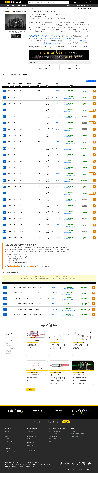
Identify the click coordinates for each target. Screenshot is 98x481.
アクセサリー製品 (15, 74)
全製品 (7, 8)
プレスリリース (8, 441)
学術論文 (8, 353)
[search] (48, 2)
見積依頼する (74, 92)
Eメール (60, 410)
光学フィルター (30, 448)
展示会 (6, 433)
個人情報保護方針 (8, 468)
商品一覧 (5, 74)
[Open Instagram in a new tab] (83, 464)
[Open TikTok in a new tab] (89, 464)
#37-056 (58, 161)
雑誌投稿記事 (9, 345)
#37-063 (58, 225)
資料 (19, 5)
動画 (7, 343)
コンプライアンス (9, 446)
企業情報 (24, 5)
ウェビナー (9, 356)
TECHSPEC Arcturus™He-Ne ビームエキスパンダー (45, 36)
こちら (32, 266)
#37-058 (58, 116)
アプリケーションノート (12, 337)
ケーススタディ (8, 443)
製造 (13, 5)
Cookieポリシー (16, 468)
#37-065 (58, 180)
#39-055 (54, 292)
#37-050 (58, 148)
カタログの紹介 (75, 431)
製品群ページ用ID (78, 8)
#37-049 (58, 97)
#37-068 (58, 186)
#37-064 (58, 129)
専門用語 (8, 351)
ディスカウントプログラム (55, 431)
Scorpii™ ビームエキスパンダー (41, 8)
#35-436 (54, 314)
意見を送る (29, 438)
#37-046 (58, 91)
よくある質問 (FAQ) (11, 348)
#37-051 (58, 199)
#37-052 (58, 103)
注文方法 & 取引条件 (31, 431)
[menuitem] (9, 6)
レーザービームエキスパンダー (27, 8)
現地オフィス (8, 436)
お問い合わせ (90, 5)
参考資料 (25, 74)
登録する (66, 422)
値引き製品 (51, 441)
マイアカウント (80, 2)
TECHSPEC (8, 448)
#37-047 (58, 142)
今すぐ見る (37, 349)
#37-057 (58, 212)
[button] (82, 5)
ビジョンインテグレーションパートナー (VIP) (59, 433)
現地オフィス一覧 (14, 412)
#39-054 (54, 298)
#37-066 (58, 231)
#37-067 (58, 135)
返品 (28, 433)
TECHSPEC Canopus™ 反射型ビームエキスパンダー (57, 43)
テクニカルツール (11, 340)
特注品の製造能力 (14, 266)
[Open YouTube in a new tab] (72, 464)
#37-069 (58, 237)
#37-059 (58, 167)
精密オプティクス (31, 445)
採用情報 (7, 438)
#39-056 (54, 287)
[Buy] (94, 91)
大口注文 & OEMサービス (55, 436)
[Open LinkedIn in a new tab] (78, 464)
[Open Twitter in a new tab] (67, 464)
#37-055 (58, 110)
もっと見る (30, 389)
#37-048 (58, 193)
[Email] (88, 8)
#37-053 (58, 154)
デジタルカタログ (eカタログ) (77, 433)
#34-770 (54, 303)
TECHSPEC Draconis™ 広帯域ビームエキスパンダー (60, 42)
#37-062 (58, 174)
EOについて (8, 431)
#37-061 (58, 122)
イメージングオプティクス (33, 452)
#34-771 (54, 309)
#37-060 (58, 218)
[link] (90, 1)
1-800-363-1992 (81, 5)
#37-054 (58, 205)
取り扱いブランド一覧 (10, 451)
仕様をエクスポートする (90, 80)
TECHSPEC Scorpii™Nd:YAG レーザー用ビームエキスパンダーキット (46, 35)
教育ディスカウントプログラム (56, 438)
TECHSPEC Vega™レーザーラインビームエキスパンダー (52, 38)
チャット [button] (39, 411)
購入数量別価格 (67, 92)
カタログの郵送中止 (75, 436)
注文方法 (22, 468)
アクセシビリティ (27, 468)
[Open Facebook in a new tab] (61, 464)
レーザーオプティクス (14, 8)
